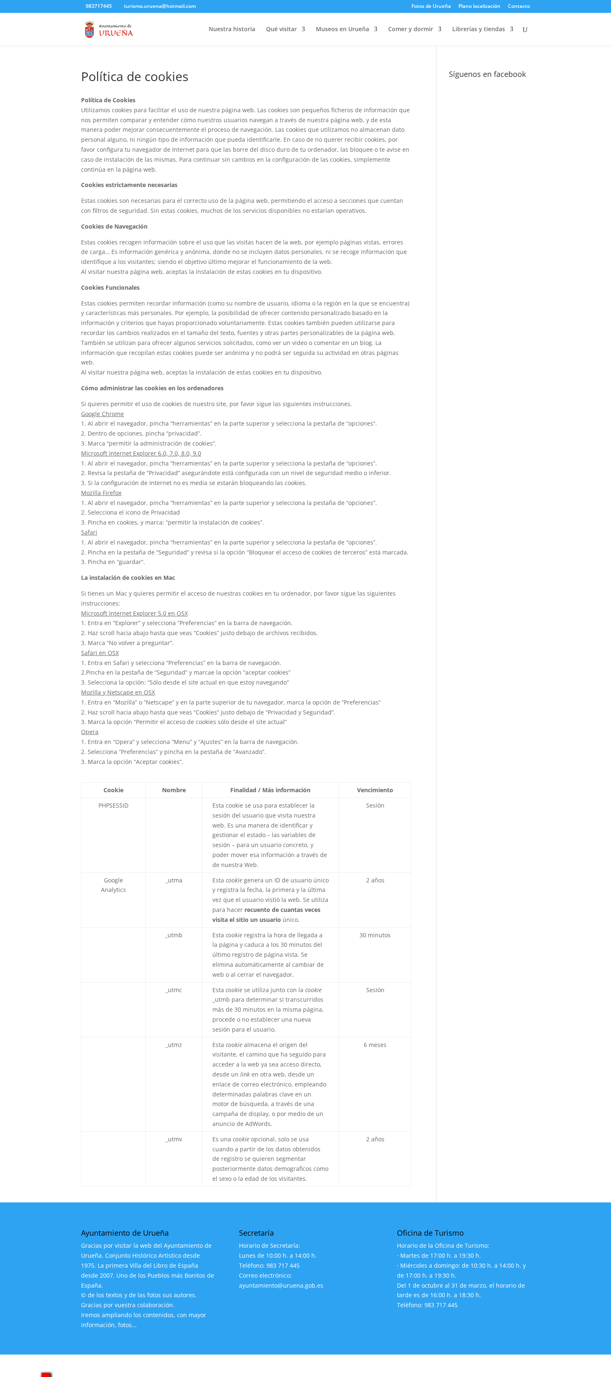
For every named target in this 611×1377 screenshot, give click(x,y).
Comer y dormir (410, 29)
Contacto (519, 7)
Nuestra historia (232, 29)
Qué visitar (281, 29)
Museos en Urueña (342, 29)
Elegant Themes (142, 1366)
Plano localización (479, 7)
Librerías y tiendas (478, 29)
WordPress (236, 1366)
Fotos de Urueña (431, 7)
